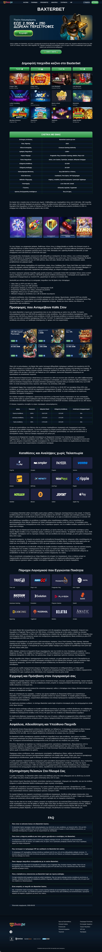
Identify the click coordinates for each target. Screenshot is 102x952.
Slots (81, 69)
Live (39, 69)
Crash (60, 69)
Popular (18, 69)
